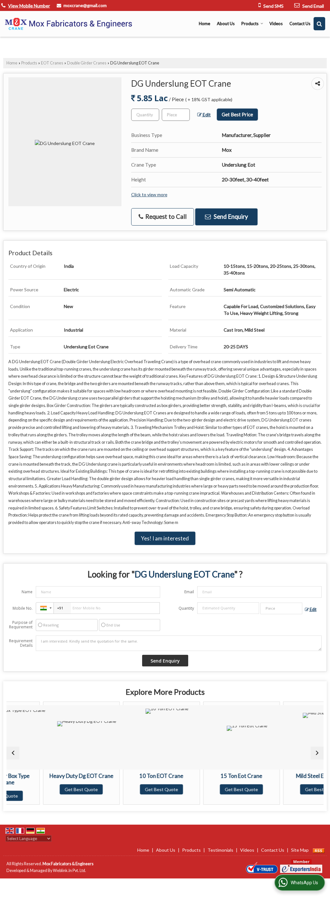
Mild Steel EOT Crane (293, 775)
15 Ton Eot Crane (214, 775)
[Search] (319, 23)
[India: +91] (45, 608)
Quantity (186, 608)
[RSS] (319, 850)
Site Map (300, 850)
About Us (226, 23)
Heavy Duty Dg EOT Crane (53, 775)
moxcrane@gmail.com (85, 5)
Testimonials (220, 850)
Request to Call (165, 216)
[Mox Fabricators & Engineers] (69, 24)
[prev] (12, 753)
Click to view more (149, 194)
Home (204, 23)
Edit (206, 114)
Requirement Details (21, 643)
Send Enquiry (230, 216)
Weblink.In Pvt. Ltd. (69, 870)
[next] (317, 753)
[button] (29, 5)
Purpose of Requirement (21, 624)
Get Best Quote (53, 789)
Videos (276, 23)
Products (249, 23)
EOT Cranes (52, 63)
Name (27, 592)
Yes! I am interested (165, 538)
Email (189, 592)
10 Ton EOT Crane (134, 775)
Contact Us (299, 23)
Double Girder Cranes (86, 63)
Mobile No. (23, 608)
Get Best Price (237, 114)
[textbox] (176, 115)
